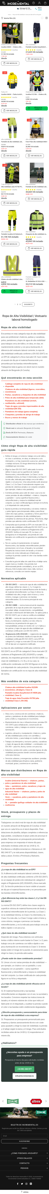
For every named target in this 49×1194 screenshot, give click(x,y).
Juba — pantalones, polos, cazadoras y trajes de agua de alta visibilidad (25, 787)
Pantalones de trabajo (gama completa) (21, 412)
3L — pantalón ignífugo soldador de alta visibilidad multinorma (26, 803)
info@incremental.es (24, 1076)
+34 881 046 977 (24, 1069)
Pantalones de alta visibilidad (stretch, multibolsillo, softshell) (21, 402)
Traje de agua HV (7, 184)
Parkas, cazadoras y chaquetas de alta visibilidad (25, 395)
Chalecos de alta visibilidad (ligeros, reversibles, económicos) (25, 390)
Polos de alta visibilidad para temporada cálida (24, 398)
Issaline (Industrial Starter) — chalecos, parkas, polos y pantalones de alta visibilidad (24, 782)
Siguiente (28, 304)
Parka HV (4, 92)
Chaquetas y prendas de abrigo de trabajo (22, 415)
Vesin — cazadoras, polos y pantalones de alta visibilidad (24, 798)
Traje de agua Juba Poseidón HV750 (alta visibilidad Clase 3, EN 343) (22, 699)
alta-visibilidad (30, 44)
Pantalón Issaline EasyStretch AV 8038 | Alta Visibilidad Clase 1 (37, 47)
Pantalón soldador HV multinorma (33, 278)
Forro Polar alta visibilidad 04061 (36, 142)
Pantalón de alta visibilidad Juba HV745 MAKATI (12, 142)
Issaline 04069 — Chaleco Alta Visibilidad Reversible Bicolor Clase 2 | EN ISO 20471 (12, 47)
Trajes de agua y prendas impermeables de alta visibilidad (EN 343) (24, 407)
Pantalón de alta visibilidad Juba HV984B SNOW (37, 187)
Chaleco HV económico (33, 92)
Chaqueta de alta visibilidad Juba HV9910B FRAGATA (37, 234)
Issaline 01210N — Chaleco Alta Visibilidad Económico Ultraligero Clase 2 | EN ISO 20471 (37, 94)
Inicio (9, 14)
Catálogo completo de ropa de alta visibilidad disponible (24, 385)
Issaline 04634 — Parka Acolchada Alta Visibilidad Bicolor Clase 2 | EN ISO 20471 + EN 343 (12, 94)
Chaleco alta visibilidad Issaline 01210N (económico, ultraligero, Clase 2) (21, 688)
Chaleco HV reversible (8, 44)
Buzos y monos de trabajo (16, 418)
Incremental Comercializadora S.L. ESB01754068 (24, 1179)
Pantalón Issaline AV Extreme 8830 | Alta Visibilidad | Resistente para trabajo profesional (12, 234)
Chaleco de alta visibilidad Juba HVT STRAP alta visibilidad (12, 279)
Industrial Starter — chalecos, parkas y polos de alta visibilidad (25, 793)
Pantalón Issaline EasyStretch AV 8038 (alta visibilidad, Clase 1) (23, 694)
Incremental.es (18, 3)
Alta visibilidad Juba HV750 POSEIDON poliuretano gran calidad (12, 187)
